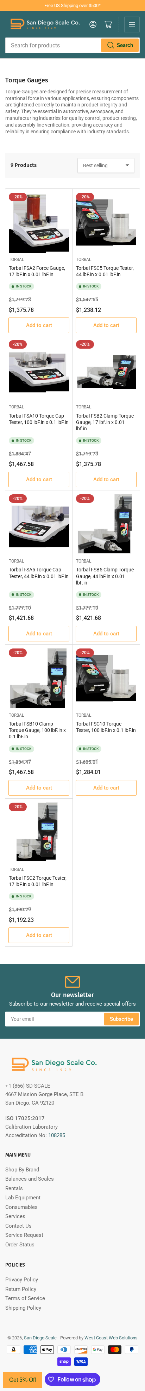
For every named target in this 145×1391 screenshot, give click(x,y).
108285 (56, 1135)
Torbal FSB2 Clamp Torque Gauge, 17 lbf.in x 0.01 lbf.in (105, 422)
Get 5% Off (22, 1380)
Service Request (24, 1235)
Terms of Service (25, 1298)
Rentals (14, 1188)
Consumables (21, 1207)
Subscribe (121, 1019)
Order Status (19, 1244)
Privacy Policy (21, 1279)
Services (15, 1216)
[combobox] (72, 45)
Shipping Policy (23, 1308)
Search (125, 45)
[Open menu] (132, 24)
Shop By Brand (22, 1169)
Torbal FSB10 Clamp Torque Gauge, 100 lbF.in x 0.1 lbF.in (37, 730)
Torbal (16, 259)
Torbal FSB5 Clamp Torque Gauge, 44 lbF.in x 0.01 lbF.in (105, 576)
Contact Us (18, 1226)
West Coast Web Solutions (111, 1337)
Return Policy (20, 1289)
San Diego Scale (40, 1337)
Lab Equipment (22, 1197)
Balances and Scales (29, 1179)
